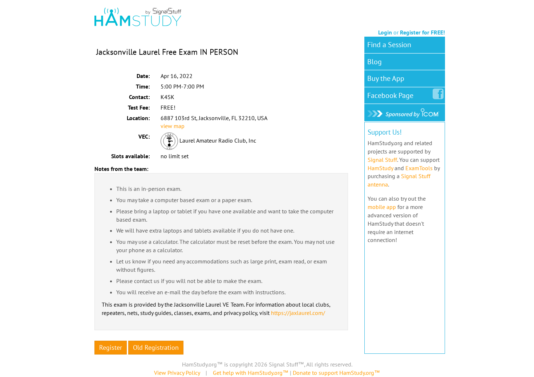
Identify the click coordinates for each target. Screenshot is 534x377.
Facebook (390, 95)
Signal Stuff (382, 159)
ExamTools (419, 168)
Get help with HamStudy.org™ (250, 372)
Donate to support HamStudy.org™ (336, 372)
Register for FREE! (422, 32)
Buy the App (385, 78)
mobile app (382, 206)
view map (173, 126)
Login (385, 32)
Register (110, 347)
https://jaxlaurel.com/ (298, 312)
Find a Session (389, 44)
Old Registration (156, 347)
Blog (374, 61)
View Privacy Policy (177, 372)
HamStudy (380, 168)
